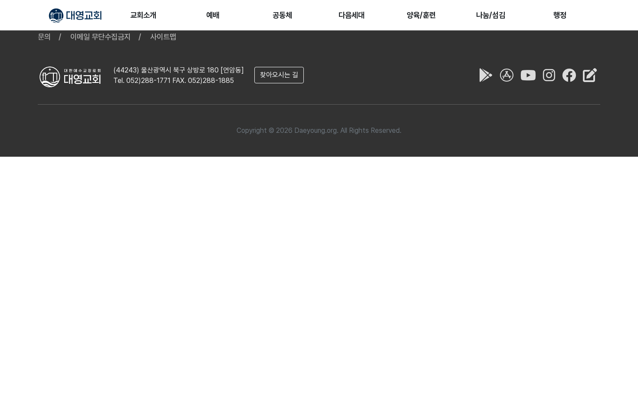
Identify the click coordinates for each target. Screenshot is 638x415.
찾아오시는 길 (279, 75)
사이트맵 (163, 36)
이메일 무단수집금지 (100, 36)
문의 (44, 36)
